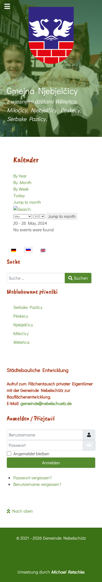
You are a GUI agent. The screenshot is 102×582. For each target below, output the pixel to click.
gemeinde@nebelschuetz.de (46, 403)
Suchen (80, 278)
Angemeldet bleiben (31, 453)
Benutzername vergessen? (37, 484)
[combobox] (36, 278)
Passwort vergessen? (32, 477)
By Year (20, 176)
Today (19, 195)
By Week (21, 189)
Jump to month (27, 202)
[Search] (22, 208)
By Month (22, 182)
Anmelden (51, 462)
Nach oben (21, 511)
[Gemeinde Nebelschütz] (51, 35)
